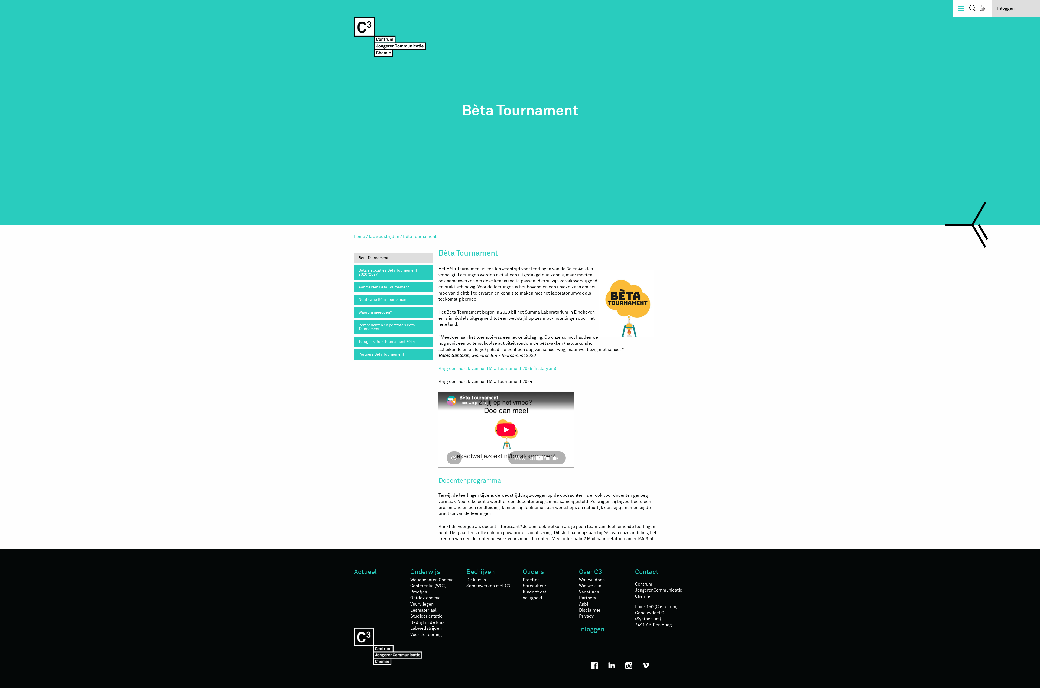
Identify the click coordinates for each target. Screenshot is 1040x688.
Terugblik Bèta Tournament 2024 (387, 342)
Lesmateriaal (423, 610)
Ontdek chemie (425, 598)
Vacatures (589, 592)
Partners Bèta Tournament (381, 354)
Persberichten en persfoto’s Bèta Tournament (387, 327)
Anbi (583, 604)
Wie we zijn (590, 586)
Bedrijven (480, 572)
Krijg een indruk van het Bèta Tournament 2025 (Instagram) (497, 368)
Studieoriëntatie (426, 616)
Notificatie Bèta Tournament (383, 300)
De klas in (476, 580)
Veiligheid (532, 598)
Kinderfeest (534, 592)
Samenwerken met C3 (488, 586)
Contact (646, 572)
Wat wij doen (592, 580)
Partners (587, 598)
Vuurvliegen (422, 604)
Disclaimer (589, 610)
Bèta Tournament (373, 258)
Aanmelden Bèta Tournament (384, 287)
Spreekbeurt (535, 586)
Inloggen (1006, 8)
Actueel (365, 572)
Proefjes (418, 592)
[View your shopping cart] (981, 9)
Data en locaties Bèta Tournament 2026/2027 (388, 272)
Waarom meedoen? (375, 312)
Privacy (586, 616)
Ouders (533, 572)
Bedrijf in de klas (427, 622)
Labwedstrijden (384, 236)
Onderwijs (425, 572)
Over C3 (590, 572)
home (359, 236)
